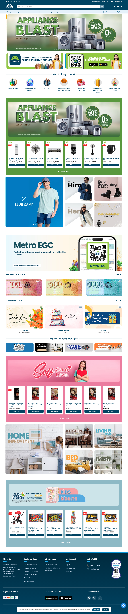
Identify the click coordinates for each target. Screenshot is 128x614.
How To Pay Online (30, 568)
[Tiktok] (100, 598)
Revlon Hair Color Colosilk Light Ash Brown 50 (73, 404)
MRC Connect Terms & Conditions (52, 569)
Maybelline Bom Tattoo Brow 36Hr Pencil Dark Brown (16, 405)
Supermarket (96, 1)
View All (118, 274)
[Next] (117, 33)
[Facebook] (89, 598)
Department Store (107, 1)
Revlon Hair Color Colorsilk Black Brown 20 (91, 404)
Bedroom (43, 12)
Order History (70, 571)
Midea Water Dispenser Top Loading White (16, 159)
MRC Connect (70, 568)
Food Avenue (118, 1)
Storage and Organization (56, 12)
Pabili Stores (94, 569)
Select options (17, 535)
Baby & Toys (19, 12)
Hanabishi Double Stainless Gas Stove (53, 159)
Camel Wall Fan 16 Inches (35, 158)
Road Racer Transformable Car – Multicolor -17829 (35, 528)
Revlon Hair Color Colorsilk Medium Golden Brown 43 (35, 405)
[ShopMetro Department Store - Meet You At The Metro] (10, 6)
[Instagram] (94, 598)
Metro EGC (68, 12)
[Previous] (10, 33)
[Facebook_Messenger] (123, 605)
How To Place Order (30, 565)
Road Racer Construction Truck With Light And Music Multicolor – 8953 (110, 528)
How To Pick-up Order (31, 571)
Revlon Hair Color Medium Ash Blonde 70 (54, 404)
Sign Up (68, 565)
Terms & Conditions (30, 575)
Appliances (35, 12)
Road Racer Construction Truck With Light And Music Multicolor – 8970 (91, 528)
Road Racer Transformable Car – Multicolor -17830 (53, 528)
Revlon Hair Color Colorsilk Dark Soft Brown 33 (111, 405)
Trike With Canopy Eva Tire (17, 527)
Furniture (28, 12)
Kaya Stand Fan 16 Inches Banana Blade (92, 159)
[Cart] (118, 6)
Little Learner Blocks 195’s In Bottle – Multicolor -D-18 (73, 528)
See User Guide (29, 581)
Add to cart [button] (16, 165)
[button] (10, 12)
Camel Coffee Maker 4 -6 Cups (73, 159)
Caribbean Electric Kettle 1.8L (111, 159)
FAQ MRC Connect (51, 565)
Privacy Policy (28, 578)
